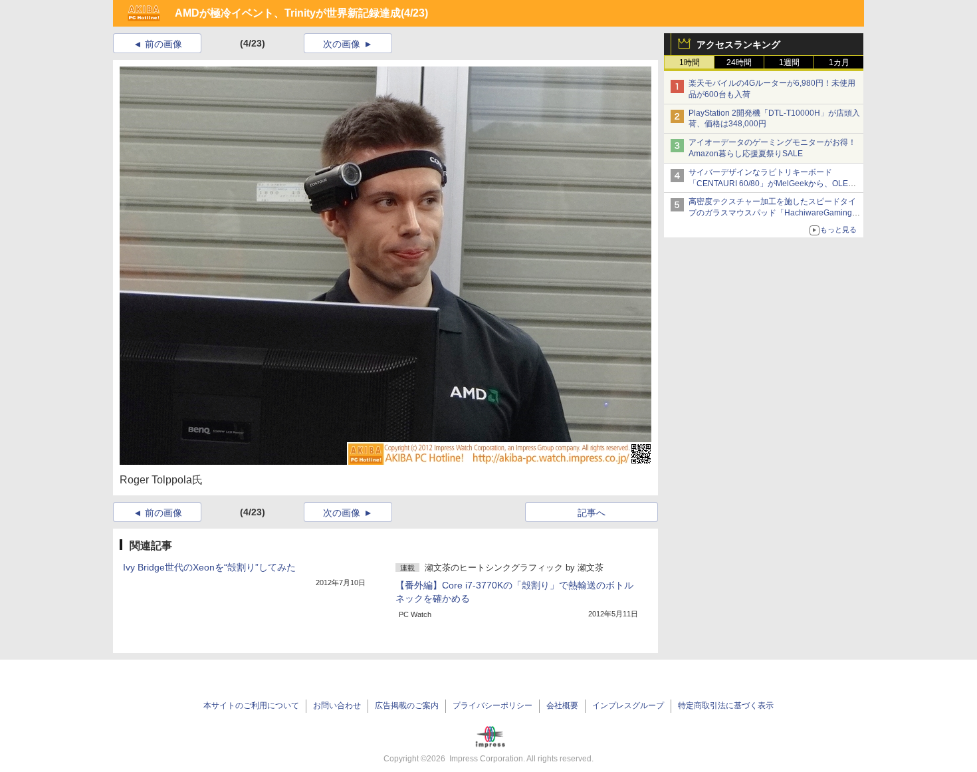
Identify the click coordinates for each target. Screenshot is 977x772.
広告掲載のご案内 (407, 705)
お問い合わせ (337, 705)
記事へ (591, 512)
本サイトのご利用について (251, 705)
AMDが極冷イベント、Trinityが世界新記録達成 (288, 13)
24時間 (739, 62)
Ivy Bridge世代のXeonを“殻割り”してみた (209, 567)
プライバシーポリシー (492, 705)
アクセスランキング (738, 44)
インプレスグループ (628, 705)
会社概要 (562, 705)
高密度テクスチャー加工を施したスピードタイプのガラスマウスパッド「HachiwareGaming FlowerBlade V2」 (772, 213)
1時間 (689, 62)
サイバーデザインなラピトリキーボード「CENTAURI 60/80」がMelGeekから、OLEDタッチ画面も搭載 (771, 183)
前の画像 (163, 44)
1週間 (789, 62)
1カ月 (839, 62)
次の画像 (341, 44)
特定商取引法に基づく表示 (726, 705)
